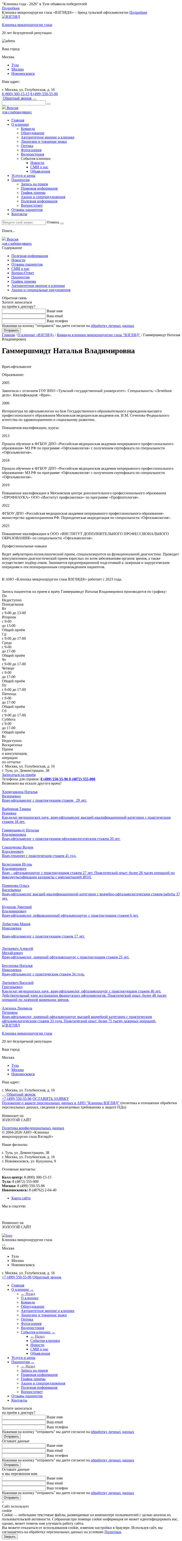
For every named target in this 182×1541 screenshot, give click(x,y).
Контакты (19, 214)
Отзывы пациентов (27, 210)
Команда (28, 129)
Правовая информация (39, 188)
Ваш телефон (57, 321)
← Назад (28, 1294)
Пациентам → (22, 1362)
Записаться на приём (19, 775)
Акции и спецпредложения (43, 197)
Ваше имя (55, 311)
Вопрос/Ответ (22, 273)
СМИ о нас (39, 167)
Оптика (27, 146)
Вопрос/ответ (32, 205)
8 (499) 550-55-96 (44, 94)
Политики (113, 1532)
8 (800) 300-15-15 (15, 94)
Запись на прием (34, 184)
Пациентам (20, 277)
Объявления (40, 171)
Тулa (15, 65)
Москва (17, 69)
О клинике (20, 124)
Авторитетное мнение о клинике (47, 137)
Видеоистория (32, 154)
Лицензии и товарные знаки (44, 141)
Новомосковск (23, 73)
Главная (17, 120)
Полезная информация (39, 201)
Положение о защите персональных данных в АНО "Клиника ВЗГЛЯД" (60, 1103)
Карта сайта (21, 1198)
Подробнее (11, 8)
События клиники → (38, 1332)
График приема (33, 193)
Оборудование (32, 133)
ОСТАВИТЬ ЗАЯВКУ (50, 1099)
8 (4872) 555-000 (82, 779)
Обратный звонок (17, 98)
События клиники (45, 1341)
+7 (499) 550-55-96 (17, 1099)
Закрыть (10, 1536)
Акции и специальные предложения (40, 290)
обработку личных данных (112, 326)
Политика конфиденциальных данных (33, 1128)
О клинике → (22, 1289)
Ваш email (55, 316)
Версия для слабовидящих (17, 110)
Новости (37, 163)
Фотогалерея (31, 150)
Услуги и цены (23, 176)
